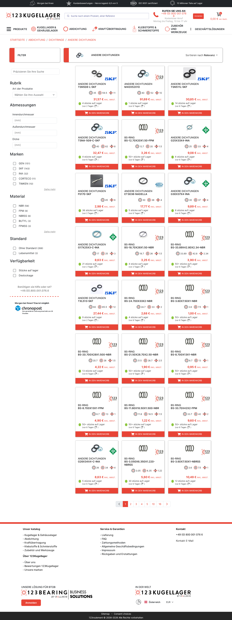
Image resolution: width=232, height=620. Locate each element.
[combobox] (34, 95)
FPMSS (25, 226)
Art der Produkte (22, 88)
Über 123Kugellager (35, 556)
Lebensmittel (28, 253)
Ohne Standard (31, 248)
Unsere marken (33, 569)
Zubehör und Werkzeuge (39, 550)
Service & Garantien (112, 529)
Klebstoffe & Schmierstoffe (40, 546)
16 (160, 504)
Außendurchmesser (23, 126)
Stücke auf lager (28, 270)
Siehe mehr (50, 189)
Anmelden (198, 16)
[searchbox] (35, 120)
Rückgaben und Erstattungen (119, 554)
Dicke (15, 139)
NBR (24, 205)
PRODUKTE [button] (20, 29)
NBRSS (25, 215)
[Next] (166, 504)
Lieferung (107, 535)
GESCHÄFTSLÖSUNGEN (209, 29)
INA (23, 173)
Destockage (26, 275)
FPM (23, 210)
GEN (24, 163)
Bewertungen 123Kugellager (41, 566)
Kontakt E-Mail (184, 540)
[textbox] (33, 95)
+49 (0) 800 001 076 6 (173, 15)
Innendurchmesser (23, 114)
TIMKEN (26, 183)
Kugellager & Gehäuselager (40, 535)
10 (153, 504)
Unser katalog (31, 529)
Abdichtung (31, 538)
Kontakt (180, 529)
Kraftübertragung (35, 542)
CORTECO (27, 178)
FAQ (104, 538)
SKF (24, 168)
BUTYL (25, 220)
